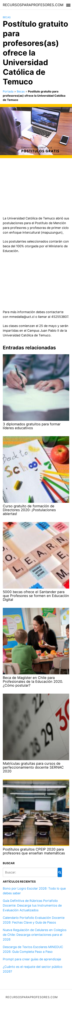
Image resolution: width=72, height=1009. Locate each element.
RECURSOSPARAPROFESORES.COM (33, 5)
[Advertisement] (36, 188)
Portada (8, 91)
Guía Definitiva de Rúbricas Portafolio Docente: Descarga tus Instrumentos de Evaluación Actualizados (32, 905)
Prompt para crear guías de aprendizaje (32, 959)
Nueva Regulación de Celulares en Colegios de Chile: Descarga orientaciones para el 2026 (34, 934)
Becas (7, 17)
